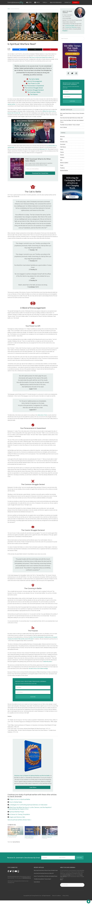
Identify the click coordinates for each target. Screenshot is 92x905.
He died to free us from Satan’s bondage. (38, 668)
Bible (61, 139)
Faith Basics (63, 147)
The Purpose (34, 94)
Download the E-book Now (40, 173)
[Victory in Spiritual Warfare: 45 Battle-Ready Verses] (32, 830)
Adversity (62, 136)
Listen (29, 2)
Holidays (62, 157)
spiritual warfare (11, 104)
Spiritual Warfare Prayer (16, 812)
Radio (69, 25)
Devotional (62, 144)
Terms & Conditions (56, 895)
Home (9, 8)
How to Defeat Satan (15, 802)
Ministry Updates (64, 162)
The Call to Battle (34, 79)
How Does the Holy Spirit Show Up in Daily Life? (71, 117)
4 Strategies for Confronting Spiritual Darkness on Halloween (28, 805)
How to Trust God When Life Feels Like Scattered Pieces (45, 876)
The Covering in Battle (33, 92)
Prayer (61, 165)
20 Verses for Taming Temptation (19, 814)
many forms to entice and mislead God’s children (40, 57)
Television (70, 27)
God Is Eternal (63, 127)
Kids (61, 160)
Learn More (32, 787)
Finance (62, 152)
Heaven (62, 154)
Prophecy (62, 168)
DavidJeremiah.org (27, 877)
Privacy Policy (66, 895)
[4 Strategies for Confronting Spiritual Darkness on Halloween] (50, 830)
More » (61, 879)
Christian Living (63, 141)
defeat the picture (47, 661)
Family (61, 149)
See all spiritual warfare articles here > (19, 820)
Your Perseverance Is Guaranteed (34, 85)
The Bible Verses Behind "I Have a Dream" (70, 124)
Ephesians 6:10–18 (44, 149)
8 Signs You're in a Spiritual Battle (19, 799)
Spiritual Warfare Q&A (12, 835)
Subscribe (32, 696)
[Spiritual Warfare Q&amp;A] (15, 830)
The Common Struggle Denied (34, 88)
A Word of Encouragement (34, 81)
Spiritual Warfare (16, 841)
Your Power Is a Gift (34, 83)
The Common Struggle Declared (34, 90)
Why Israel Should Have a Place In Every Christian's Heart (46, 870)
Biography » (65, 30)
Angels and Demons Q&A (17, 817)
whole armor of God (42, 415)
